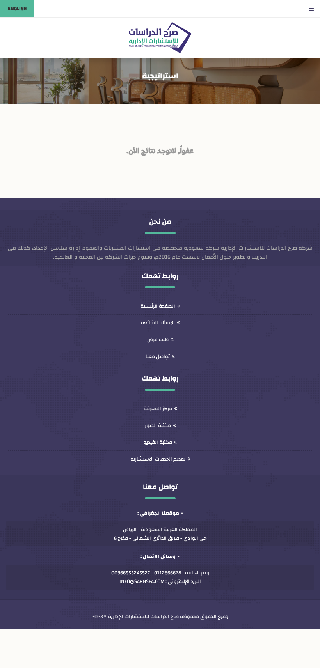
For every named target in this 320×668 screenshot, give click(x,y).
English (17, 8)
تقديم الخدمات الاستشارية (157, 459)
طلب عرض (158, 339)
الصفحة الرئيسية (157, 306)
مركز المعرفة (158, 408)
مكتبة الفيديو (157, 442)
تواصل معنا (158, 356)
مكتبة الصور (158, 425)
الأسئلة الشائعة (158, 323)
